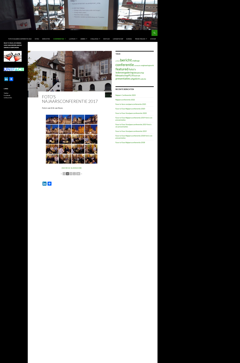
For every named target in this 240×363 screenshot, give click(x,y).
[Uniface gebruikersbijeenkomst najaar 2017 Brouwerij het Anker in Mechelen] (52, 119)
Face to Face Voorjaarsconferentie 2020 (131, 113)
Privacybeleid (140, 39)
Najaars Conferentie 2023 (126, 95)
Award (82, 39)
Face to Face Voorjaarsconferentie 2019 (131, 131)
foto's (132, 69)
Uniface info (8, 98)
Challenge (94, 39)
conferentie (125, 65)
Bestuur (106, 39)
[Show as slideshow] (72, 168)
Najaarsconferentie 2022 (125, 100)
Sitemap (153, 39)
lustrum (137, 76)
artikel (118, 61)
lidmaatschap (139, 73)
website (143, 79)
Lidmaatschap (118, 39)
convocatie (137, 65)
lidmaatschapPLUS (125, 75)
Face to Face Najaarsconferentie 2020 (130, 109)
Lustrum (72, 39)
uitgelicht (135, 78)
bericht (126, 60)
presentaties (123, 78)
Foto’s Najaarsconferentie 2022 (20, 39)
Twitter (6, 93)
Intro (37, 39)
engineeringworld (147, 65)
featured (122, 69)
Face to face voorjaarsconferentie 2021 (131, 104)
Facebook (7, 95)
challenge (136, 61)
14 (78, 174)
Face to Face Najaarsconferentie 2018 (130, 142)
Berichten (46, 39)
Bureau (129, 39)
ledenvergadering (124, 72)
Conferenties (58, 39)
